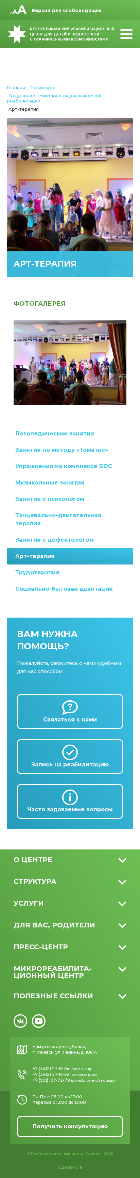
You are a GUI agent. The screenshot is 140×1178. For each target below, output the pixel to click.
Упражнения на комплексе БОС (63, 466)
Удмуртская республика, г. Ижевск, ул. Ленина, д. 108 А (65, 1049)
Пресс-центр (41, 947)
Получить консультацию (70, 1126)
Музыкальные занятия (50, 482)
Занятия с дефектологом (54, 540)
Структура (35, 881)
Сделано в (70, 1167)
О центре (33, 860)
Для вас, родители (54, 925)
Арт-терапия (35, 556)
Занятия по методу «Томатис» (61, 450)
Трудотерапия (37, 572)
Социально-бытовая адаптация (64, 589)
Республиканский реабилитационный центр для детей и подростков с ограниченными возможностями (72, 34)
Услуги (29, 903)
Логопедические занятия (54, 433)
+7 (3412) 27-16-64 (51, 1068)
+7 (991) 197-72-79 (51, 1080)
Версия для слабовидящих (67, 10)
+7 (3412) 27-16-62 (51, 1074)
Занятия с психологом (49, 499)
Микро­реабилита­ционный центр (53, 972)
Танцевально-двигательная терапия (58, 519)
